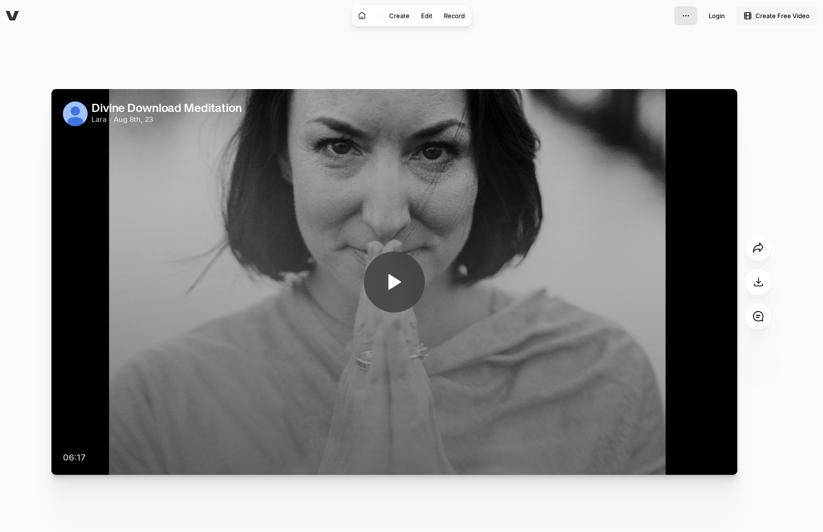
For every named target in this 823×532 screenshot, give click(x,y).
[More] (685, 15)
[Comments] (758, 316)
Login (717, 16)
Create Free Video (782, 16)
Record (454, 16)
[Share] (758, 247)
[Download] (758, 282)
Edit (426, 16)
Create (399, 16)
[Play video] (394, 281)
